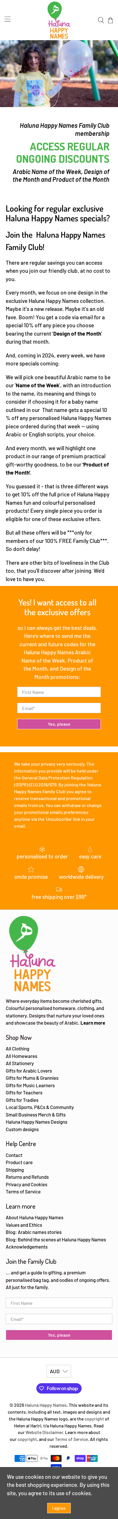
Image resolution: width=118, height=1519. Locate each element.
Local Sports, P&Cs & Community (40, 1107)
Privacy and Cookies (26, 1184)
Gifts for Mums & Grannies (32, 1078)
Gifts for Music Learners (30, 1085)
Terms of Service (23, 1191)
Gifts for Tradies (22, 1100)
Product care (19, 1162)
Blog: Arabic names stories (34, 1232)
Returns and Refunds (27, 1177)
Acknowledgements (27, 1246)
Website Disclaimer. (44, 1432)
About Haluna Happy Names (34, 1217)
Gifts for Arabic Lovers (29, 1070)
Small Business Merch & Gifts (36, 1114)
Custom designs (22, 1129)
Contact (14, 1155)
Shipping (15, 1169)
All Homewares (21, 1056)
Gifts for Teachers (24, 1092)
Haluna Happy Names (46, 1405)
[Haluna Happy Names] (59, 20)
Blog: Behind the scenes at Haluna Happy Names (56, 1239)
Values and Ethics (24, 1225)
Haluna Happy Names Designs (36, 1122)
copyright (94, 1418)
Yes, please (59, 724)
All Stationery (20, 1063)
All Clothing (17, 1048)
